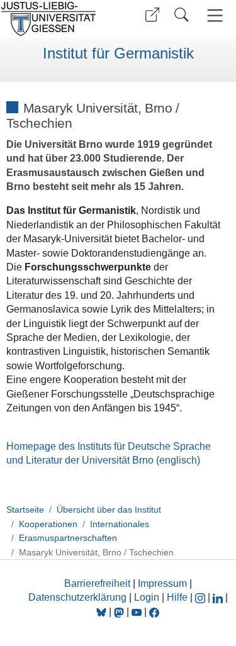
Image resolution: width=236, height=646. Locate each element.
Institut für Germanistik (118, 53)
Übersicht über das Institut (109, 509)
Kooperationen (48, 524)
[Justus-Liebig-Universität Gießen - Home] (57, 19)
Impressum (162, 583)
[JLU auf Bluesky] (102, 611)
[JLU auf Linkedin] (219, 597)
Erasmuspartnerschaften (68, 538)
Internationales (119, 524)
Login (148, 597)
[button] (152, 14)
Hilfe (177, 597)
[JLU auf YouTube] (137, 611)
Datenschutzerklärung (77, 597)
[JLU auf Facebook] (154, 611)
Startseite (25, 509)
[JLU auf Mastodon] (120, 611)
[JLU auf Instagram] (201, 597)
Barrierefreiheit (97, 583)
